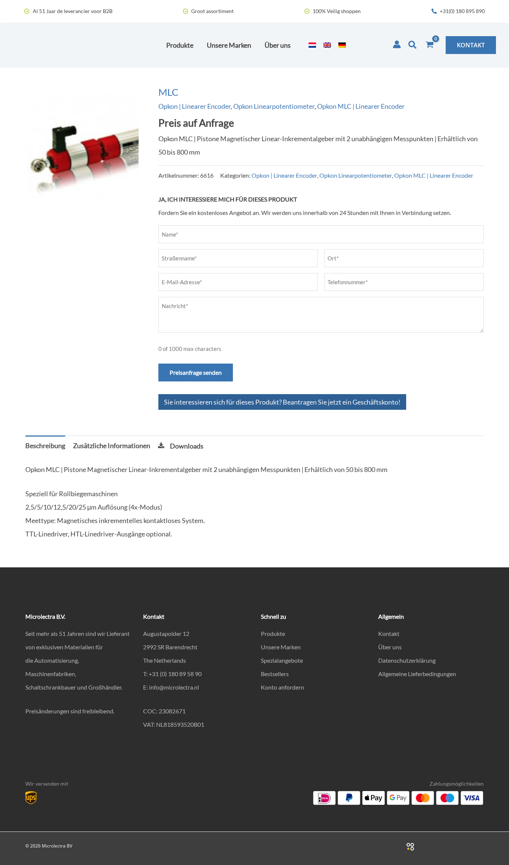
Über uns (390, 646)
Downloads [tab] (186, 446)
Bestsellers (275, 673)
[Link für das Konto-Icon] (397, 44)
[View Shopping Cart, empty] (429, 45)
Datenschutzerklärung (407, 660)
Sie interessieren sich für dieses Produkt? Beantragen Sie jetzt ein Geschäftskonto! (282, 402)
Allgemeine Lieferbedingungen (417, 673)
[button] (412, 45)
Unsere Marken (281, 646)
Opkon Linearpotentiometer (273, 106)
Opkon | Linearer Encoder (194, 106)
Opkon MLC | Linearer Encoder (361, 106)
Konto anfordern (282, 687)
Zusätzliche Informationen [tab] (111, 445)
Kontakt (388, 633)
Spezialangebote (282, 660)
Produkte (273, 633)
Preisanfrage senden (196, 372)
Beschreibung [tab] (45, 445)
